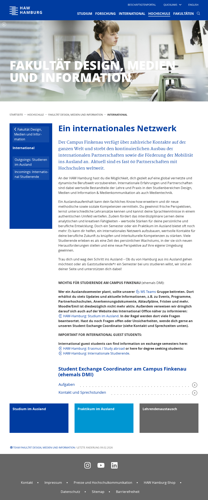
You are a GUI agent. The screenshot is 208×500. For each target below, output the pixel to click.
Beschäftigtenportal (142, 4)
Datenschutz (70, 491)
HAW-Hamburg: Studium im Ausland (91, 316)
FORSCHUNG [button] (105, 13)
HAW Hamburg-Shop (160, 482)
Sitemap (98, 491)
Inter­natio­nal (24, 148)
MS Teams (149, 291)
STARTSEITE (16, 114)
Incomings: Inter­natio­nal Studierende (31, 174)
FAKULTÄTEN (183, 13)
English (193, 4)
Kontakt (27, 482)
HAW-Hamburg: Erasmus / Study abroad (94, 348)
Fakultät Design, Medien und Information (75, 114)
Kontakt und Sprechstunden (82, 392)
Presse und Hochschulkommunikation (103, 482)
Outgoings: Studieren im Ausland (31, 162)
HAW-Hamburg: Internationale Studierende (96, 353)
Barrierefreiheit (128, 491)
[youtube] (101, 465)
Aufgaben (66, 384)
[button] (172, 4)
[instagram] (87, 465)
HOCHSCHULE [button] (159, 13)
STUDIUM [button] (84, 13)
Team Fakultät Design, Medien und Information (44, 447)
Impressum (53, 482)
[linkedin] (114, 465)
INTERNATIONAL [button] (132, 13)
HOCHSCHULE (35, 114)
